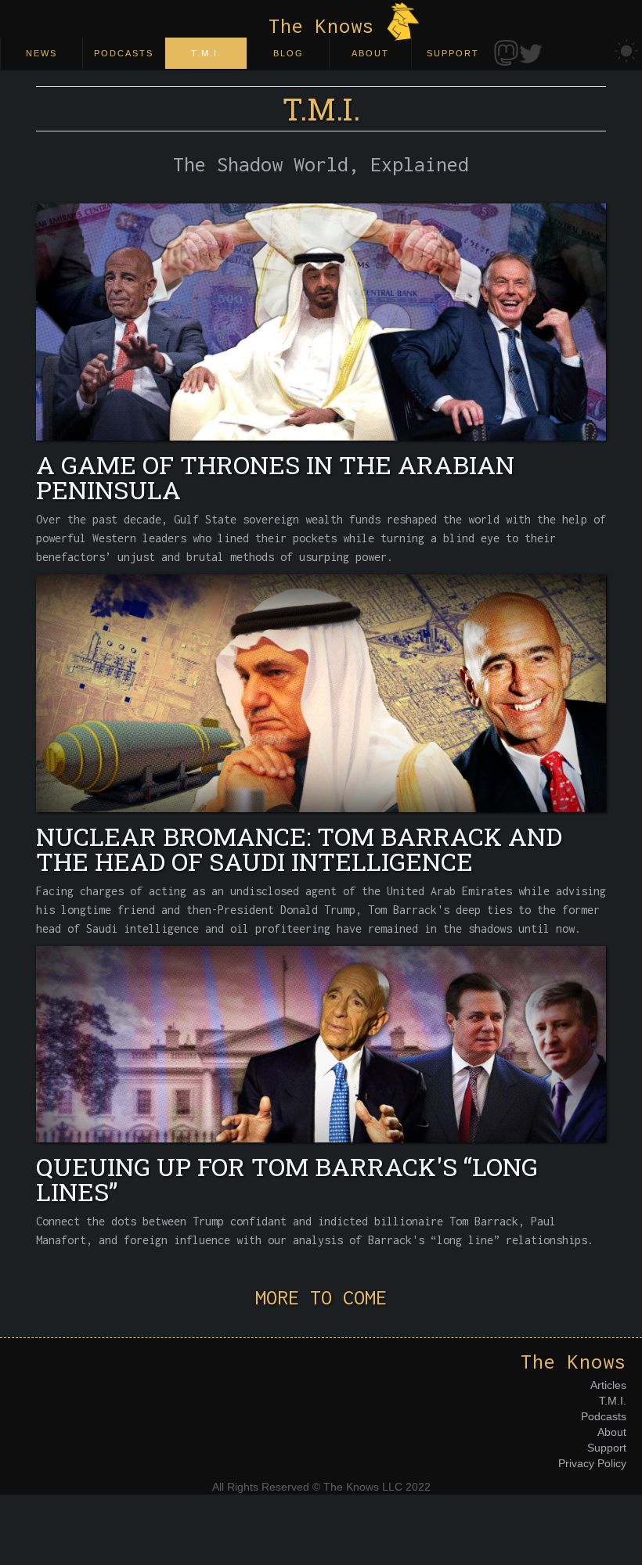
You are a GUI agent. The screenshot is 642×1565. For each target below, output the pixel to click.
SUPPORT (453, 53)
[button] (321, 164)
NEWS (41, 53)
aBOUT (370, 53)
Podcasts (603, 1416)
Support (606, 1447)
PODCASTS (123, 53)
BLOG (288, 53)
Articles (608, 1385)
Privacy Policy (592, 1463)
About (611, 1432)
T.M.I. (206, 53)
